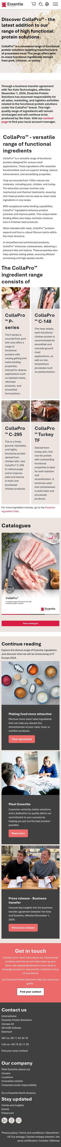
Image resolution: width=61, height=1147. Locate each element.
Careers (6, 1073)
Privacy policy (9, 1132)
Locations (7, 1077)
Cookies (43, 1140)
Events (5, 1109)
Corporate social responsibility (19, 1085)
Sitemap (55, 1140)
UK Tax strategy (16, 1136)
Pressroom (7, 1113)
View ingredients (22, 739)
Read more (18, 833)
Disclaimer (52, 1132)
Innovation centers (12, 1081)
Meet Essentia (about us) (15, 1069)
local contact (20, 1050)
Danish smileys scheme (40, 1136)
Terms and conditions (31, 1132)
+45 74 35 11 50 (19, 1044)
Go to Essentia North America (18, 1093)
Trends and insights (12, 1105)
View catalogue (30, 623)
